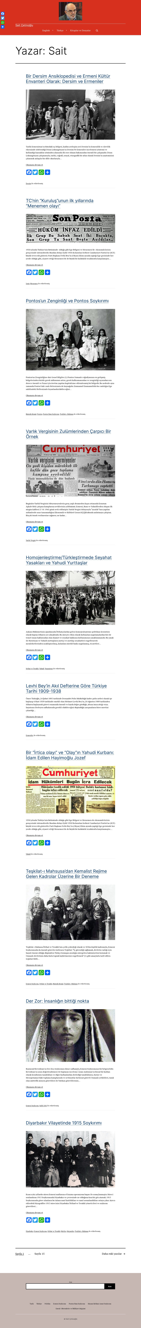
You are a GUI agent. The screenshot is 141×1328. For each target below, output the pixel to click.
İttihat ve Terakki (32, 669)
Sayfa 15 (40, 1253)
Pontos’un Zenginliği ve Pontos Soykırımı (67, 300)
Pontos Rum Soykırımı (51, 414)
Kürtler (63, 1231)
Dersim (28, 183)
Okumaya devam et (34, 164)
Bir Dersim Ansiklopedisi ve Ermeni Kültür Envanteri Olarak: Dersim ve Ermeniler (68, 78)
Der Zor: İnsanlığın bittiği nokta (57, 1001)
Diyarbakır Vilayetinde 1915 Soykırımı (64, 1123)
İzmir (28, 284)
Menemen (34, 284)
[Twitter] (2, 18)
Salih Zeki (43, 1106)
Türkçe (60, 30)
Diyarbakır (29, 1231)
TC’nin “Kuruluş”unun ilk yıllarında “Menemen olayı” (60, 203)
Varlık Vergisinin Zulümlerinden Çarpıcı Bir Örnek (68, 434)
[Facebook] (2, 13)
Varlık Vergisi (31, 540)
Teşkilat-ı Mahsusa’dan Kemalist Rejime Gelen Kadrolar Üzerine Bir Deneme (66, 873)
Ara (70, 1282)
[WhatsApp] (2, 22)
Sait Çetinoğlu (24, 25)
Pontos (39, 414)
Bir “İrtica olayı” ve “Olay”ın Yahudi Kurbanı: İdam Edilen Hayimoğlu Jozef (70, 755)
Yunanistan (49, 669)
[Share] (2, 27)
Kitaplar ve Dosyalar (80, 30)
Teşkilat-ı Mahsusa (66, 414)
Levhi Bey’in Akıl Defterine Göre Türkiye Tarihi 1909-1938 (66, 688)
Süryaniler (70, 1231)
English (46, 30)
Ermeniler (29, 735)
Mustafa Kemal (31, 414)
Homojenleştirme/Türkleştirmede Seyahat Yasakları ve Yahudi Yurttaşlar (69, 560)
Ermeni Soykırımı (32, 984)
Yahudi (41, 669)
